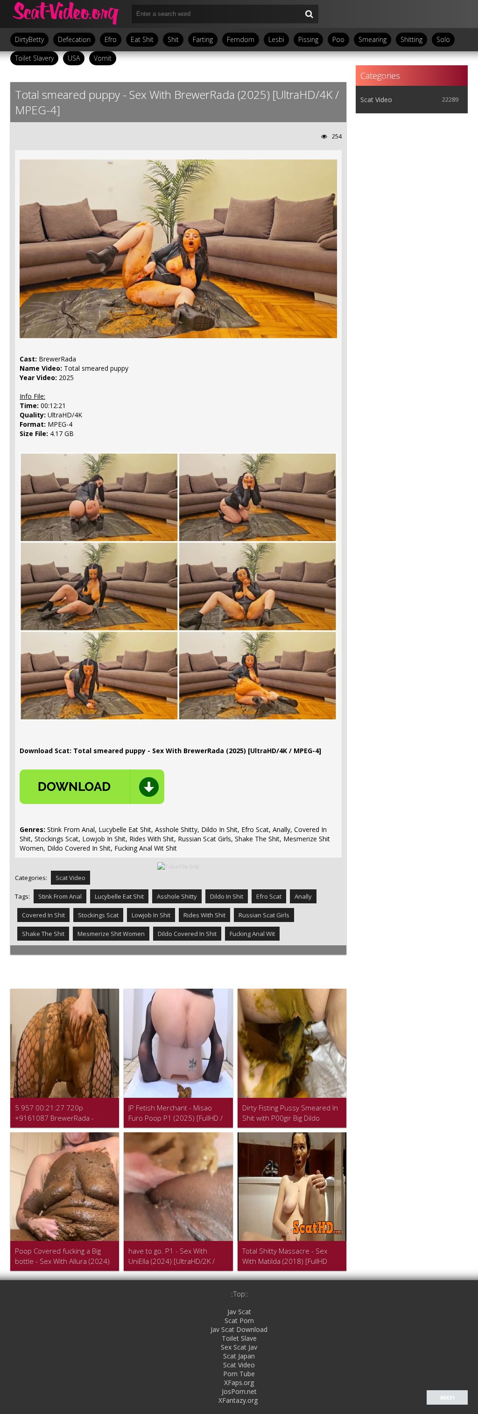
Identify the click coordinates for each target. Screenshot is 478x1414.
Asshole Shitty (177, 896)
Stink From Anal (60, 896)
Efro (111, 39)
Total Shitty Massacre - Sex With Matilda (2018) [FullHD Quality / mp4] (284, 1256)
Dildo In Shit (226, 896)
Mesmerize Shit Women (111, 933)
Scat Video (70, 877)
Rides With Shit (204, 915)
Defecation (74, 39)
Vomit (103, 58)
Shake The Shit (43, 933)
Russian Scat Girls (264, 915)
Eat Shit (142, 39)
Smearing (372, 39)
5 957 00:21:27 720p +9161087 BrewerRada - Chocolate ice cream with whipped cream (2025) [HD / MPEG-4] (60, 1113)
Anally (303, 896)
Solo (443, 39)
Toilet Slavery (34, 58)
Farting (203, 39)
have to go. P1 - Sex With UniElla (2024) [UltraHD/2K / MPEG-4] (171, 1256)
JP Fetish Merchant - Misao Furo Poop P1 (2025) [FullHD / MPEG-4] (175, 1113)
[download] (92, 786)
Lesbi (276, 39)
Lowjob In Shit (151, 915)
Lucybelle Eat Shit (119, 896)
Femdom (240, 39)
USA (74, 58)
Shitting (411, 39)
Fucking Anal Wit (252, 933)
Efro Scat (268, 896)
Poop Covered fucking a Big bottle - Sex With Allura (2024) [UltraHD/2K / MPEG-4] (62, 1256)
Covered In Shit (43, 915)
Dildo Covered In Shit (187, 933)
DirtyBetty (29, 39)
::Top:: (239, 1293)
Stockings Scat (98, 915)
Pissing (308, 39)
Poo (338, 39)
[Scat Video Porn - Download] (66, 14)
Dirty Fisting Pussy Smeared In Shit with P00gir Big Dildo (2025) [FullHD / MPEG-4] (290, 1113)
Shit (173, 39)
